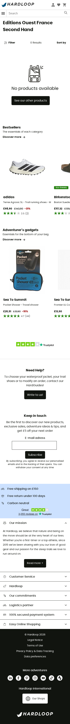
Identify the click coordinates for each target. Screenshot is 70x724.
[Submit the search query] (66, 13)
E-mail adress (35, 438)
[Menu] (3, 13)
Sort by (61, 42)
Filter (11, 42)
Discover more (12, 137)
